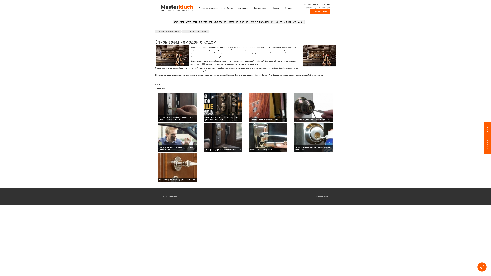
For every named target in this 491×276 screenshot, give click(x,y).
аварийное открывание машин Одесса (215, 75)
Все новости (160, 88)
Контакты (288, 8)
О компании (243, 8)
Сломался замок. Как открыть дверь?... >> (266, 120)
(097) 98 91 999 (323, 4)
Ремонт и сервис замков (292, 22)
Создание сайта (321, 196)
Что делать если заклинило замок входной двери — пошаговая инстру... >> (176, 118)
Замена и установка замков (264, 22)
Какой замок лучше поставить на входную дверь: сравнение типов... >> (221, 118)
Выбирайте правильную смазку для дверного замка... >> (313, 148)
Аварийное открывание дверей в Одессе (216, 8)
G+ (164, 84)
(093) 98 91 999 (309, 4)
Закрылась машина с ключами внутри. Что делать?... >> (176, 148)
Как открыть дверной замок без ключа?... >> (312, 120)
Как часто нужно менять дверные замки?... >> (177, 180)
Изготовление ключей (238, 22)
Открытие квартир (182, 22)
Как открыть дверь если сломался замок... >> (223, 150)
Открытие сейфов (217, 22)
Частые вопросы (260, 8)
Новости (275, 8)
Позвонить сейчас (320, 11)
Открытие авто (200, 22)
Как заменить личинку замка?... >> (263, 150)
